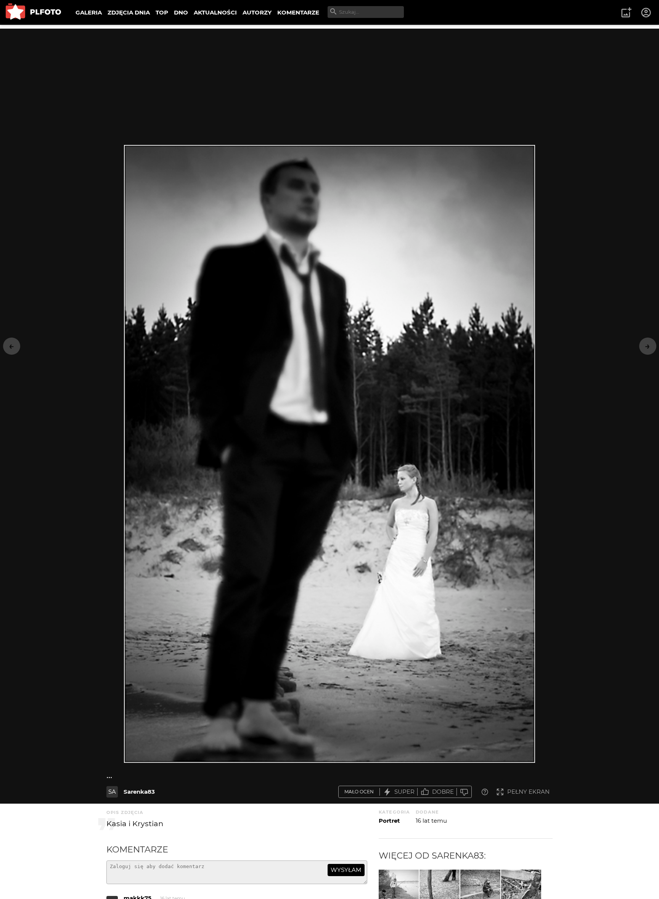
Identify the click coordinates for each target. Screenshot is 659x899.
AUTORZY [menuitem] (257, 12)
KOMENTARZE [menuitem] (298, 12)
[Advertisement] (329, 82)
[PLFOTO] (33, 12)
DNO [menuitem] (181, 12)
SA (112, 791)
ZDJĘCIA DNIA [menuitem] (129, 12)
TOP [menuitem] (162, 12)
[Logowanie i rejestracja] (646, 12)
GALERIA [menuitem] (89, 12)
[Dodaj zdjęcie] (626, 12)
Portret (389, 820)
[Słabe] (464, 792)
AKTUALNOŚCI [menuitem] (215, 12)
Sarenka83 (139, 791)
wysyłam (346, 869)
